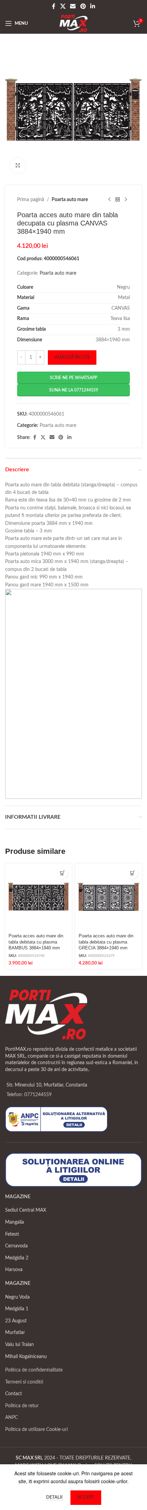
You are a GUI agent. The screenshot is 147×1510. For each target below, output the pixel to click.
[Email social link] (73, 6)
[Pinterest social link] (83, 6)
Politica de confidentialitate (34, 1370)
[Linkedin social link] (92, 6)
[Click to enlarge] (18, 165)
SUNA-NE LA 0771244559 (73, 390)
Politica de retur (22, 1405)
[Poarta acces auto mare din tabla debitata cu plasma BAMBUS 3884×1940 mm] (38, 896)
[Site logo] (73, 23)
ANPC (11, 1417)
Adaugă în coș (72, 357)
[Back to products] (117, 200)
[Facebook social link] (54, 6)
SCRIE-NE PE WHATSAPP (73, 378)
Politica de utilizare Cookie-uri (36, 1429)
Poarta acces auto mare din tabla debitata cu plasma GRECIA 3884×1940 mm (106, 942)
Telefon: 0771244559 (29, 1094)
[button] (62, 873)
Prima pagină (30, 199)
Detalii (55, 1497)
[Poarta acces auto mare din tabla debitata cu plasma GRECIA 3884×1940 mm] (108, 896)
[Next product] (126, 200)
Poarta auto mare (70, 199)
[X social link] (63, 6)
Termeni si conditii (24, 1382)
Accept (85, 1497)
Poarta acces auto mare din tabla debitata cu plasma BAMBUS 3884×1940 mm (36, 942)
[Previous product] (109, 200)
